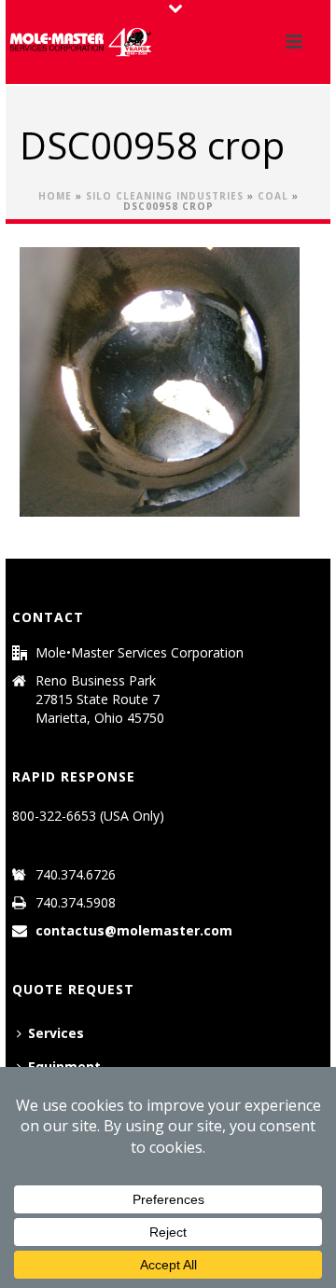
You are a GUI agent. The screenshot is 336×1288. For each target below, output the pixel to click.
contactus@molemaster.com (133, 930)
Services (56, 1033)
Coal (273, 195)
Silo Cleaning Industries (165, 195)
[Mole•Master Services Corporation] (80, 42)
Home (55, 195)
